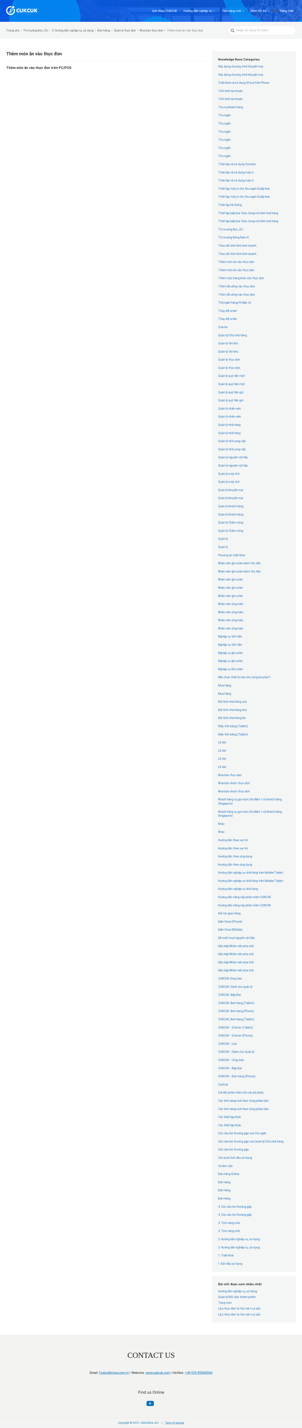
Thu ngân (224, 115)
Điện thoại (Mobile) (230, 929)
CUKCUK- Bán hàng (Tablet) (236, 1003)
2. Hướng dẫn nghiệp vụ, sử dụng (239, 1239)
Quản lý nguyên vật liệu (233, 457)
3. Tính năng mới (229, 1223)
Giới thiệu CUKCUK (164, 11)
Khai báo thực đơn (230, 775)
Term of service (173, 1422)
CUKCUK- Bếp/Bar (229, 994)
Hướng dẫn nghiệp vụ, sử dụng (237, 1291)
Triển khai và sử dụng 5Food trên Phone (243, 82)
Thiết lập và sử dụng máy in (236, 172)
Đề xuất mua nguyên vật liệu (236, 937)
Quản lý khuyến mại (230, 490)
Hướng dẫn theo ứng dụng (235, 856)
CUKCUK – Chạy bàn (231, 1060)
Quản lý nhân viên (229, 408)
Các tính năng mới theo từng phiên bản (243, 1100)
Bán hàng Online (228, 1174)
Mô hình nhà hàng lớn (232, 718)
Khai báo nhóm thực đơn (234, 791)
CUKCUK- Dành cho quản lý (235, 986)
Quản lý (223, 538)
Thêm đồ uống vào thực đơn (236, 286)
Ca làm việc (225, 1166)
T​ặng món (225, 1302)
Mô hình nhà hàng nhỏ (232, 710)
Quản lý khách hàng (230, 506)
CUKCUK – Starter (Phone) (235, 1035)
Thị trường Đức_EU (230, 229)
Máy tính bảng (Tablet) (233, 726)
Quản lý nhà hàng (229, 424)
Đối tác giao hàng (229, 913)
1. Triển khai (226, 1255)
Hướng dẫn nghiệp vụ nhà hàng (238, 888)
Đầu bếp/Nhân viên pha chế (235, 946)
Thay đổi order (227, 310)
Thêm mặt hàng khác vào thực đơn (241, 278)
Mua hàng (224, 685)
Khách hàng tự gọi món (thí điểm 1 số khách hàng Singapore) (250, 801)
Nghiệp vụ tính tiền (230, 636)
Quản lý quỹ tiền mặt (231, 375)
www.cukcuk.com (157, 1373)
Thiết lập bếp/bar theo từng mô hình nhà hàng (248, 213)
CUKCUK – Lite (227, 1043)
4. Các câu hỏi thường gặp (235, 1206)
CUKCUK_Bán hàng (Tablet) (236, 1019)
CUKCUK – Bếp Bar (230, 1068)
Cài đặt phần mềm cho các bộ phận (241, 1092)
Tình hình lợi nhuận (230, 91)
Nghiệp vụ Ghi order (230, 669)
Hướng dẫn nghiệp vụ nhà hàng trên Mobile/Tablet (250, 872)
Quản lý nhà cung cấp (232, 441)
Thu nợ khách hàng (230, 107)
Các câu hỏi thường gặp (233, 1149)
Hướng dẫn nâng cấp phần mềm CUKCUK (244, 897)
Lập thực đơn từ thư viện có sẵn (239, 1308)
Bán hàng (224, 1182)
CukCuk (223, 1084)
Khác (221, 823)
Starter (223, 327)
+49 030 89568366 (198, 1373)
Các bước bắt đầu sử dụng (235, 1157)
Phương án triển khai (231, 555)
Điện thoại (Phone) (230, 921)
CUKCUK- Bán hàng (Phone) (236, 1011)
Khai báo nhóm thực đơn (234, 783)
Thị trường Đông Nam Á (233, 237)
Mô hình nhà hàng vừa (232, 701)
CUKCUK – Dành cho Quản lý (236, 1051)
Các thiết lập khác (230, 1117)
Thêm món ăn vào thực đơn (236, 262)
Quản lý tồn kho (228, 343)
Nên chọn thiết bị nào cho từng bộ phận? (244, 677)
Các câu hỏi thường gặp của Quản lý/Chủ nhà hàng (251, 1141)
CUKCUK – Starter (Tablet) (235, 1027)
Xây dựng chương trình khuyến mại (240, 66)
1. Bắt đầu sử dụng (230, 1263)
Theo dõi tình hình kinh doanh (237, 245)
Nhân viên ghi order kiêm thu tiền (239, 563)
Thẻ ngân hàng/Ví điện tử (234, 302)
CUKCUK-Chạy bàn (230, 978)
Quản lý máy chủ (229, 473)
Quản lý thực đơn (229, 359)
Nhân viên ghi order (230, 579)
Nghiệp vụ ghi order (230, 653)
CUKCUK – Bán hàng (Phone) (236, 1076)
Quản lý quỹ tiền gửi (230, 392)
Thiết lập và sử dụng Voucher (237, 164)
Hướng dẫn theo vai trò (233, 840)
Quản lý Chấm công (231, 522)
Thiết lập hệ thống (230, 205)
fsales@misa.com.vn (114, 1373)
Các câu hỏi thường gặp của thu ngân (242, 1133)
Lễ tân (222, 742)
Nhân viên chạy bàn (230, 604)
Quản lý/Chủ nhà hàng (232, 335)
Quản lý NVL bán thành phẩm (237, 1297)
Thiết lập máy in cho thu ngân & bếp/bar (244, 188)
